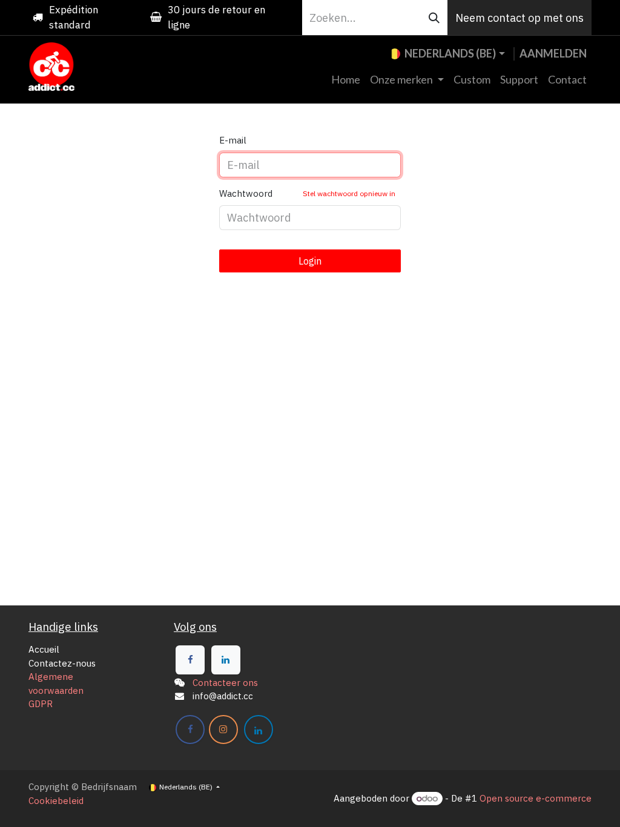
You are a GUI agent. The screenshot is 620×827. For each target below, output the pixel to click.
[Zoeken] (434, 17)
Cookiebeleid (56, 800)
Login (310, 261)
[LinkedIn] (225, 659)
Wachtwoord (307, 193)
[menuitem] (345, 80)
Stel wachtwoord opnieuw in (349, 193)
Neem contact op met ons (519, 18)
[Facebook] (190, 659)
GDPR (40, 704)
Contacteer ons (225, 682)
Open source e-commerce (536, 798)
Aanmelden (553, 53)
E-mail (232, 140)
